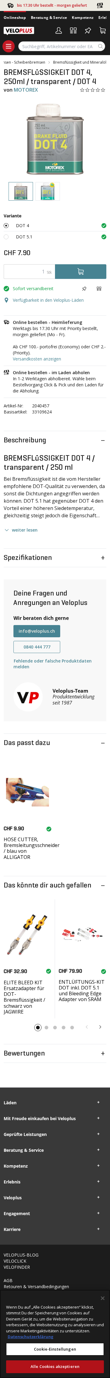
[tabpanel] (55, 138)
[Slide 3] (55, 1027)
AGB (8, 1280)
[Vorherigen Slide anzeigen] (87, 1027)
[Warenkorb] (102, 30)
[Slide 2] (46, 1027)
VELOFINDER (17, 1267)
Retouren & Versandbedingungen (36, 1286)
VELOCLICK (15, 1261)
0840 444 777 (37, 647)
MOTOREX (26, 89)
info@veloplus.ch (37, 631)
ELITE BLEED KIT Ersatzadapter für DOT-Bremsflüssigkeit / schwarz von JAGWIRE (24, 997)
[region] (55, 1334)
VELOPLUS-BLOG (21, 1255)
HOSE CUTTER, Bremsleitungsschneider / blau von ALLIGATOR (32, 848)
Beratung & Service (49, 17)
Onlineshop (15, 17)
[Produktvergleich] (73, 30)
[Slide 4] (63, 1027)
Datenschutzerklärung (30, 1336)
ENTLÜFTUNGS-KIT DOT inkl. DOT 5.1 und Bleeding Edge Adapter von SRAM (82, 991)
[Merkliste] (88, 30)
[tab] (21, 191)
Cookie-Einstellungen (55, 1349)
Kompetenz (83, 17)
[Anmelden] (58, 30)
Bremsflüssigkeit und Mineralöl (79, 62)
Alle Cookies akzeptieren (55, 1366)
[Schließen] (102, 1298)
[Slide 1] (38, 1027)
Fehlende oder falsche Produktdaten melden (52, 664)
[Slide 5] (72, 1027)
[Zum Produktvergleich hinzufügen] (99, 289)
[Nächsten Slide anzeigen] (100, 1027)
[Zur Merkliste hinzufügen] (84, 289)
